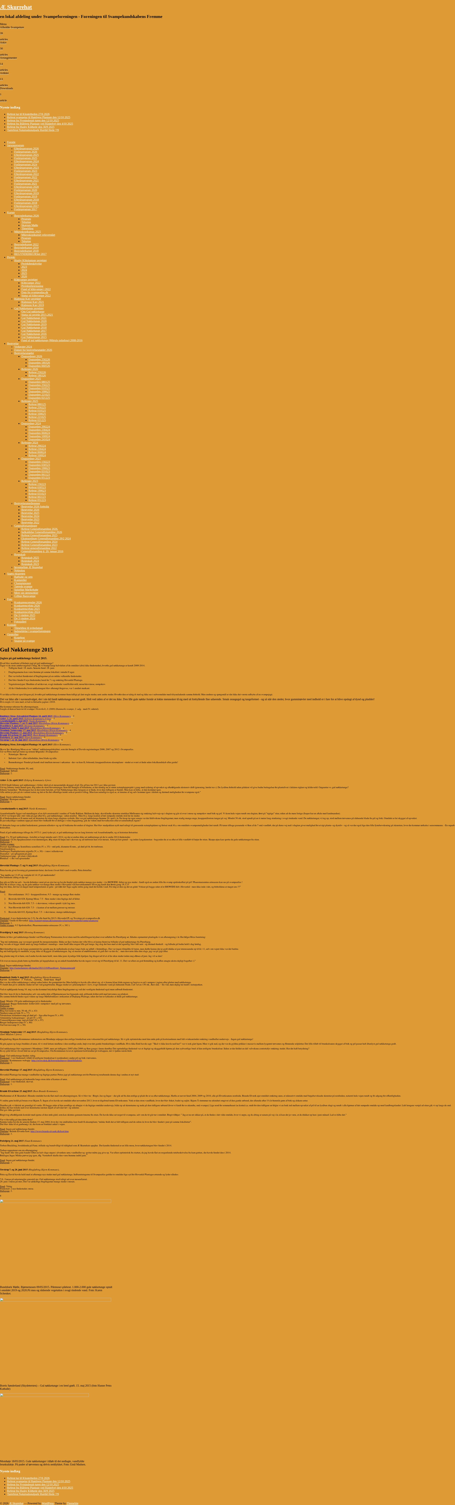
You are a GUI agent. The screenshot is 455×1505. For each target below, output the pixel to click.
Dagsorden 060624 (39, 433)
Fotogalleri (20, 621)
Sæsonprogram (15, 145)
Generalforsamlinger (25, 525)
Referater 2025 (29, 401)
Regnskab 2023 (30, 564)
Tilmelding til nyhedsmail (28, 628)
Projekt (11, 257)
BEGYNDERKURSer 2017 (30, 254)
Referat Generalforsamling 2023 (39, 544)
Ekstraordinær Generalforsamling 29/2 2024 (46, 538)
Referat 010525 (37, 410)
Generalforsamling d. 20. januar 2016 (42, 551)
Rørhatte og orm (23, 576)
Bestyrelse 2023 (30, 519)
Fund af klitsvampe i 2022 (36, 289)
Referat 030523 (37, 487)
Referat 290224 (37, 445)
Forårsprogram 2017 (25, 209)
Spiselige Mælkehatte (26, 589)
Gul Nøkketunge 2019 (34, 324)
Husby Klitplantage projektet (30, 260)
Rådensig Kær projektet (27, 298)
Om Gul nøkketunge (32, 311)
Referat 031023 (37, 493)
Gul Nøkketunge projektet (29, 308)
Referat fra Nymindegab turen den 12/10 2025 (33, 120)
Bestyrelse (13, 343)
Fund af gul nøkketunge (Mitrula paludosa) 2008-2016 (51, 340)
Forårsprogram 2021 (25, 183)
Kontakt (11, 624)
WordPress (48, 1503)
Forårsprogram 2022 (25, 177)
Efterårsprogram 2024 (26, 161)
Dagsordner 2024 (31, 423)
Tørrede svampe (23, 586)
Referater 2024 (29, 442)
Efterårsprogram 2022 (26, 174)
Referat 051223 (37, 500)
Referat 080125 (37, 404)
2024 (24, 270)
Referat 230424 (37, 449)
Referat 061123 (37, 496)
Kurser (11, 212)
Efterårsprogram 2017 (26, 206)
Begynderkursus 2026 (26, 215)
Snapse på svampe (24, 640)
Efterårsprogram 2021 (26, 180)
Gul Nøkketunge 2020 (34, 321)
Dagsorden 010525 (39, 388)
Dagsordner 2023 (31, 458)
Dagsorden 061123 (39, 474)
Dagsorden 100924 (39, 436)
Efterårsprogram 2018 (26, 199)
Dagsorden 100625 (39, 391)
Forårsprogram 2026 (25, 151)
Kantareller (20, 580)
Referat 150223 (37, 484)
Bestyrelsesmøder (24, 353)
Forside (11, 142)
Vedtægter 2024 (23, 346)
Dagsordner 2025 (31, 378)
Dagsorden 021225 (39, 397)
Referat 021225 (37, 420)
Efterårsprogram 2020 (26, 186)
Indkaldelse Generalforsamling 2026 (41, 532)
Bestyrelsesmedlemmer (27, 503)
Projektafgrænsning (32, 286)
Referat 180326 (37, 375)
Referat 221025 (37, 417)
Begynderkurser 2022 (26, 244)
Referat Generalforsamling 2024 (39, 541)
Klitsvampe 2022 (31, 282)
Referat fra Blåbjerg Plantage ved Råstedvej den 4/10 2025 (40, 123)
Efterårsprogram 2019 (26, 193)
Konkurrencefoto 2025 (27, 608)
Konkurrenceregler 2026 (28, 602)
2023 (24, 266)
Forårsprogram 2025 (25, 158)
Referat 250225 (37, 407)
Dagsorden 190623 (39, 468)
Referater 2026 (29, 369)
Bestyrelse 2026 (30, 509)
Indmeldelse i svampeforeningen (32, 631)
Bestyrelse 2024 (30, 516)
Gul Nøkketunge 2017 (34, 330)
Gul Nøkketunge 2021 (34, 317)
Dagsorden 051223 (39, 477)
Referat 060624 (37, 452)
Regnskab (19, 554)
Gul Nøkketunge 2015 (34, 337)
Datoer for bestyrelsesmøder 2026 (33, 349)
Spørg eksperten (16, 573)
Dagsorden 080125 (39, 381)
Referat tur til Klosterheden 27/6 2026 (28, 114)
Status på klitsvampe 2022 (36, 295)
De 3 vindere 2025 (24, 615)
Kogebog (19, 637)
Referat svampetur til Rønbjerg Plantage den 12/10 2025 (38, 117)
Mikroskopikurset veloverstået (38, 234)
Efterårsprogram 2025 (26, 154)
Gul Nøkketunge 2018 (34, 327)
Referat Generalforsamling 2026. (39, 528)
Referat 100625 (37, 413)
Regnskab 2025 (30, 557)
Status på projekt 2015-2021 (37, 314)
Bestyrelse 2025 (30, 512)
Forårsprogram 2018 (25, 202)
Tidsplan (26, 222)
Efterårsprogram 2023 (26, 167)
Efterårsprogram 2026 (26, 148)
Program (26, 218)
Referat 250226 (37, 372)
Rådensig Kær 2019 (32, 305)
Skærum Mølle (29, 225)
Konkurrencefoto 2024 (27, 612)
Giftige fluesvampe (25, 596)
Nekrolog (19, 570)
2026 (24, 276)
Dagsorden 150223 (39, 461)
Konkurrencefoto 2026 (27, 605)
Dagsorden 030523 (39, 465)
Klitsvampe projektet (26, 279)
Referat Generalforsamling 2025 (39, 535)
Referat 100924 (37, 455)
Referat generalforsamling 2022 (39, 548)
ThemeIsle (72, 1503)
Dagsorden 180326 (39, 362)
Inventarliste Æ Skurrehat (28, 567)
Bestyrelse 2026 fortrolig (35, 506)
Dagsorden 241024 (39, 439)
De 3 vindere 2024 (24, 618)
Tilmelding (27, 228)
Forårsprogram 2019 (25, 196)
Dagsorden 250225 (39, 385)
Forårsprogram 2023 (25, 170)
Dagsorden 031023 (39, 471)
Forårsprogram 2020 (25, 190)
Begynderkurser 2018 (26, 250)
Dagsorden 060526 (39, 365)
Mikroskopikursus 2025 (27, 231)
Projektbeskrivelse (31, 263)
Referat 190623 (37, 490)
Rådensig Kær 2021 (32, 301)
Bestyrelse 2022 (30, 522)
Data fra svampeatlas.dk (34, 292)
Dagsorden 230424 (39, 429)
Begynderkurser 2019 (26, 247)
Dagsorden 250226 (39, 359)
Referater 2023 (29, 480)
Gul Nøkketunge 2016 (34, 333)
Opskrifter (12, 634)
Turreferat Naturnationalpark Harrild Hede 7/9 (33, 130)
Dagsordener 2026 (31, 356)
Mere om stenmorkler (26, 592)
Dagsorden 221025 (39, 394)
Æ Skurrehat (16, 7)
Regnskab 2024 (30, 560)
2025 (24, 273)
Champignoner (22, 583)
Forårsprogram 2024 (25, 164)
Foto (9, 599)
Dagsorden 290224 (39, 426)
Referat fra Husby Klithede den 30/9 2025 (30, 126)
